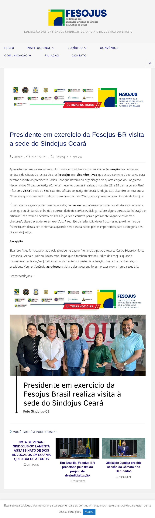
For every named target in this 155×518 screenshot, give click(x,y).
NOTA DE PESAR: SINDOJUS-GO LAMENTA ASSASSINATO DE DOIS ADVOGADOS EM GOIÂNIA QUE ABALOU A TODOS (31, 451)
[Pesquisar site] (150, 63)
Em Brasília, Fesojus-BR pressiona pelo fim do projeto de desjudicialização (77, 469)
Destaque (62, 157)
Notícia (77, 157)
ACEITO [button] (89, 511)
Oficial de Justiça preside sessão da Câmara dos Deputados (124, 467)
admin (18, 157)
